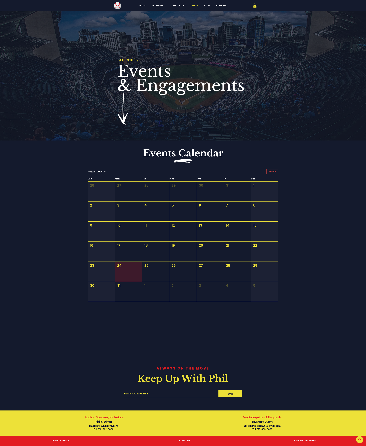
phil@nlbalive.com (107, 425)
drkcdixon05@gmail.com (266, 425)
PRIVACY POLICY (60, 440)
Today (272, 171)
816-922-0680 (106, 429)
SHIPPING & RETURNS (305, 440)
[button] (255, 5)
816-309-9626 (264, 429)
